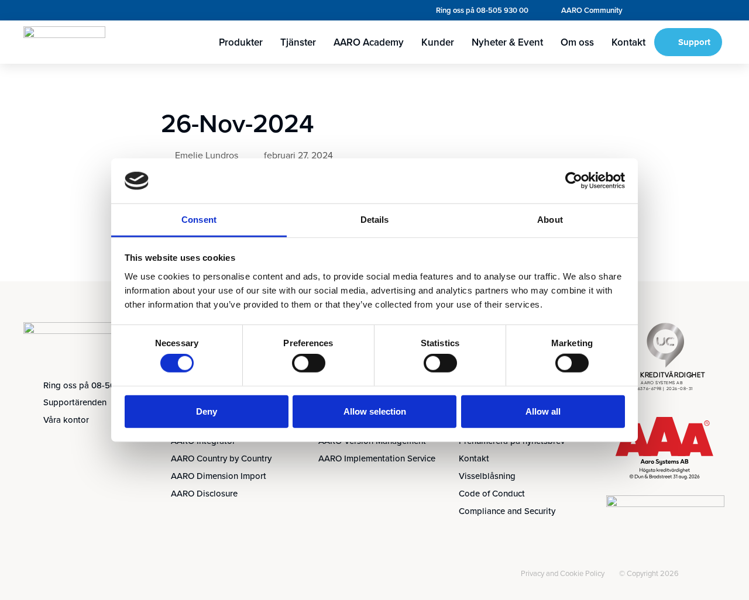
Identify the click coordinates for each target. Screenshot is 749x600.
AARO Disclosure (204, 493)
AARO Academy (369, 42)
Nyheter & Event (507, 42)
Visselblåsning (487, 476)
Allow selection (374, 411)
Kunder (437, 42)
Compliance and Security (507, 511)
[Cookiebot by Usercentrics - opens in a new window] (574, 180)
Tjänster (298, 42)
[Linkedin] (36, 575)
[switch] (308, 363)
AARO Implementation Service (376, 458)
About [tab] (550, 220)
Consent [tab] (199, 220)
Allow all (543, 411)
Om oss (577, 42)
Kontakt (628, 42)
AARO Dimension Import (218, 476)
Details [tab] (374, 220)
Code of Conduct (492, 493)
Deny (206, 411)
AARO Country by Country (221, 458)
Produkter (241, 42)
